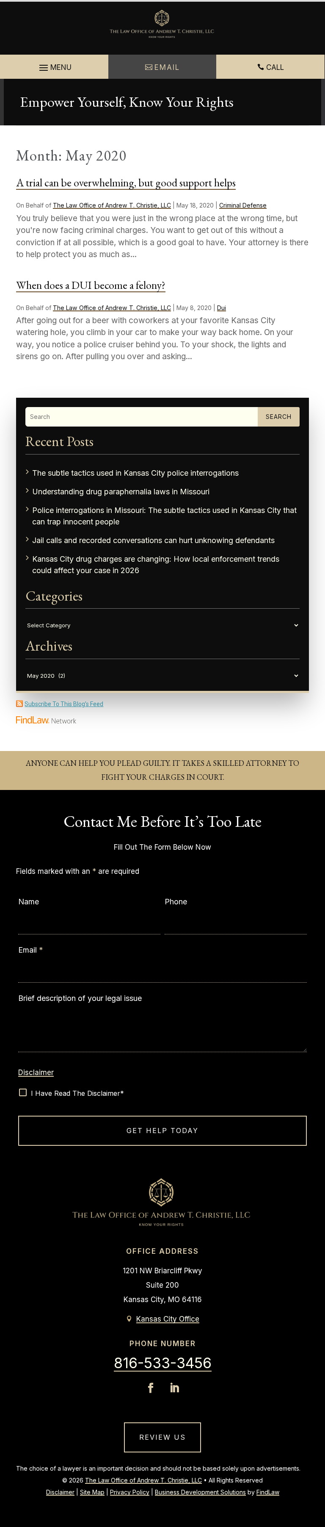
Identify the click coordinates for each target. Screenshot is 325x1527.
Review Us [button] (162, 1437)
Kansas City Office (167, 1319)
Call (275, 67)
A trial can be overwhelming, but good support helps (126, 182)
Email (30, 949)
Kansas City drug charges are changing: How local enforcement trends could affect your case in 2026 (155, 564)
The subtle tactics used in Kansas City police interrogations (135, 472)
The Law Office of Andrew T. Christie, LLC (112, 205)
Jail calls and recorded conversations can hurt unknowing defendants (153, 540)
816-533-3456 (163, 1363)
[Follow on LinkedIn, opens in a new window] (174, 1388)
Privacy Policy (129, 1492)
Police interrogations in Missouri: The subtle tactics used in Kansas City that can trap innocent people (164, 516)
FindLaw (267, 1492)
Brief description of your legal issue (80, 998)
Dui (221, 307)
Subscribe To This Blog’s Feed (64, 704)
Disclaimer (36, 1072)
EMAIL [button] (167, 67)
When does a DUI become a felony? (90, 285)
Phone (176, 901)
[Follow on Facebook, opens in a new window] (150, 1388)
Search (279, 416)
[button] (54, 68)
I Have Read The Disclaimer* (77, 1093)
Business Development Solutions (200, 1492)
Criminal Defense (243, 205)
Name (28, 901)
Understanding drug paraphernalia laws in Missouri (120, 491)
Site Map (92, 1492)
